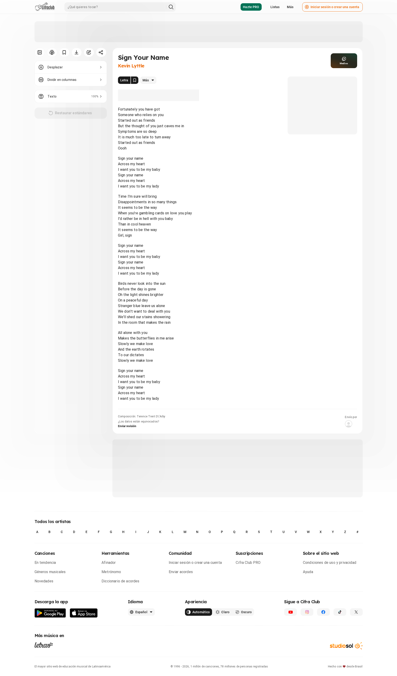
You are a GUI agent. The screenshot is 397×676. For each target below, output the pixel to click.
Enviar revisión (127, 426)
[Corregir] (89, 52)
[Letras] (44, 645)
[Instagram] (307, 612)
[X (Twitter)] (356, 612)
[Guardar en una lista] (64, 52)
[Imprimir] (52, 52)
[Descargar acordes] (76, 52)
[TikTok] (339, 612)
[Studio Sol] (346, 645)
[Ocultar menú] (40, 52)
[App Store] (84, 613)
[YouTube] (290, 612)
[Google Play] (50, 613)
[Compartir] (101, 52)
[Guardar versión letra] (134, 80)
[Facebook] (323, 612)
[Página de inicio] (45, 7)
